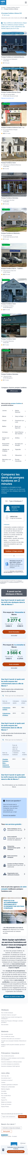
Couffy (4, 455)
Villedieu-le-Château (5, 450)
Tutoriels (3, 1097)
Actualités (3, 1091)
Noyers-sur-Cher (5, 438)
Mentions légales (5, 1089)
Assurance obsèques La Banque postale (11, 1061)
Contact (3, 1082)
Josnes (4, 410)
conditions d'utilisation (14, 582)
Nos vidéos (4, 1093)
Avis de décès (4, 1024)
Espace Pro (4, 1100)
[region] (14, 707)
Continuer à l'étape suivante (14, 551)
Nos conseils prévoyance (7, 1055)
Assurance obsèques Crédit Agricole (10, 1066)
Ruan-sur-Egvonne (18, 427)
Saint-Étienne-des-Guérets (19, 432)
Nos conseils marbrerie (7, 1034)
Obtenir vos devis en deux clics (14, 996)
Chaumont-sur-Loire (19, 421)
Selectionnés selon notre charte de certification (14, 18)
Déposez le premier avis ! (7, 98)
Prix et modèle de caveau (7, 1036)
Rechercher (23, 1116)
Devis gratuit (6, 1131)
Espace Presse (5, 1106)
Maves (4, 416)
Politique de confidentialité (8, 1086)
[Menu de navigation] (26, 2)
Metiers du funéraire (6, 1102)
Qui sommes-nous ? (6, 1078)
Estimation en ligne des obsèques (12, 1128)
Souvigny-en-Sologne (19, 444)
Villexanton (18, 455)
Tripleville (18, 449)
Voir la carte (6, 15)
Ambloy (17, 438)
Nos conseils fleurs (6, 1095)
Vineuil (4, 420)
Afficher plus (14, 391)
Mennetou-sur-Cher (6, 460)
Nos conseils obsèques (7, 1012)
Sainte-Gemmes (17, 411)
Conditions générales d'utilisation (9, 1084)
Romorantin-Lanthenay (6, 444)
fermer (23, 1143)
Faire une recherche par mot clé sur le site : (12, 1113)
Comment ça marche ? (7, 1080)
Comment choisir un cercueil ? (8, 1015)
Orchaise (5, 432)
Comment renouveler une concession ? (11, 1038)
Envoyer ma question (9, 815)
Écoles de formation (6, 1104)
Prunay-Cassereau (18, 460)
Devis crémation (14, 664)
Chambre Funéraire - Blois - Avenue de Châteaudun (6, 763)
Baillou (4, 426)
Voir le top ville (5, 1076)
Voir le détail (18, 635)
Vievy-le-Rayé (19, 416)
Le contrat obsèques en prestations (10, 1064)
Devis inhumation (14, 632)
